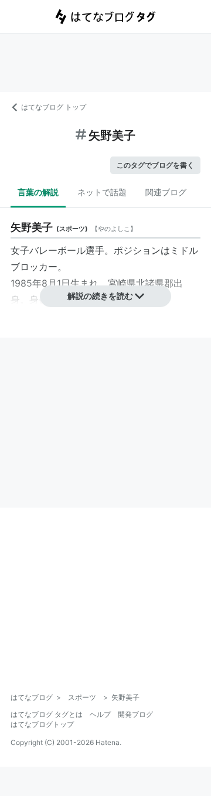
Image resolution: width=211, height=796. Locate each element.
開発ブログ (135, 714)
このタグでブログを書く (155, 165)
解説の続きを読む (100, 296)
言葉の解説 (38, 192)
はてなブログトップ (42, 724)
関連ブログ (165, 192)
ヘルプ (100, 714)
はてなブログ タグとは (47, 714)
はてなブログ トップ (53, 107)
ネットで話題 (102, 192)
